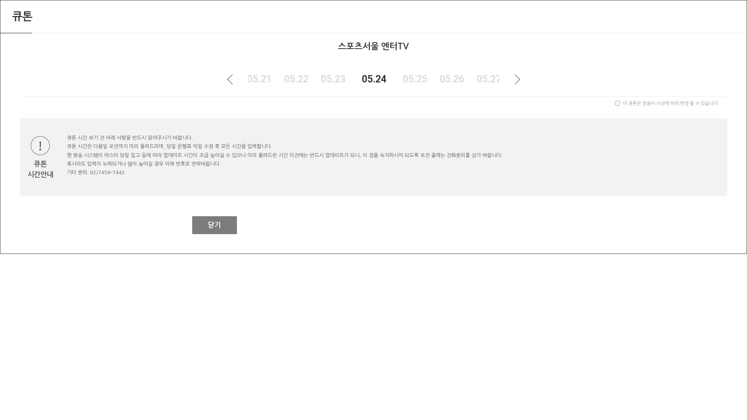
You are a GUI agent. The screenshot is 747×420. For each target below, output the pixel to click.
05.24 (374, 79)
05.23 (333, 79)
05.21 (259, 79)
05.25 (415, 79)
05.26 (452, 79)
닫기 (214, 225)
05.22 (296, 79)
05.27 (489, 79)
